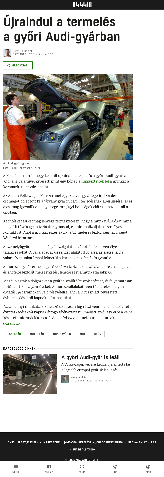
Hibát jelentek (28, 442)
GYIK (11, 442)
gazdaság (19, 54)
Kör (115, 472)
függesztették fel (95, 181)
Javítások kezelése (78, 442)
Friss (82, 472)
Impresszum (51, 442)
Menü (15, 472)
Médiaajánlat (137, 442)
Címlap (49, 472)
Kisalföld (11, 323)
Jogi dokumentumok (110, 442)
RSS (153, 442)
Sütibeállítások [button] (84, 449)
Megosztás (20, 65)
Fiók (148, 472)
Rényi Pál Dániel (22, 51)
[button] (13, 334)
